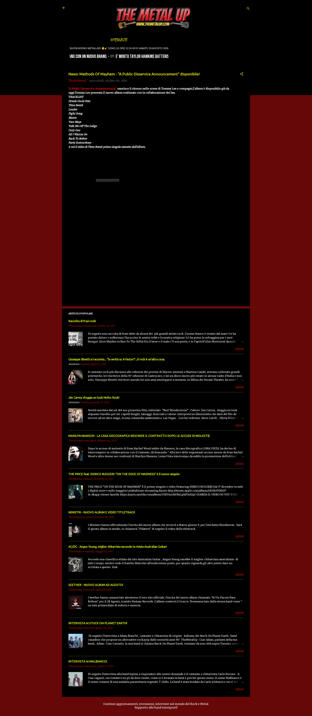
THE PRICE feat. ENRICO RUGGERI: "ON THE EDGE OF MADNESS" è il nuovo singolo (124, 474)
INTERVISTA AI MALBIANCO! (87, 661)
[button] (242, 74)
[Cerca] (248, 9)
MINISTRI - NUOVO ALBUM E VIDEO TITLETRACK (101, 512)
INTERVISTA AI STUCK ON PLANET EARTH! (97, 623)
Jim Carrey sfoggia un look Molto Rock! (93, 397)
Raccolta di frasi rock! (82, 321)
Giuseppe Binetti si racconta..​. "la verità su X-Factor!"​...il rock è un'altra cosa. (116, 359)
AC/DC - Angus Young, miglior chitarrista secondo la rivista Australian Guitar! (117, 546)
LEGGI (239, 349)
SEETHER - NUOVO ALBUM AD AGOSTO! (95, 584)
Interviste (119, 39)
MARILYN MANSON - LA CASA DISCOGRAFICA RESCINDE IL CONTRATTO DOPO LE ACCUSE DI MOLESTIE (139, 435)
